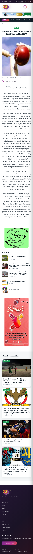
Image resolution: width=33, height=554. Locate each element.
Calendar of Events (7, 524)
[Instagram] (28, 1)
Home (3, 23)
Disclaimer (20, 549)
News (3, 505)
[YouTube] (30, 1)
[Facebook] (25, 1)
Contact (4, 530)
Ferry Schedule (6, 527)
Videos (4, 514)
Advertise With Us (22, 551)
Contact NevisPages (9, 543)
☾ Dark (21, 1)
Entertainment (5, 511)
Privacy (25, 549)
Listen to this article (9, 81)
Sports (8, 23)
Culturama (4, 522)
